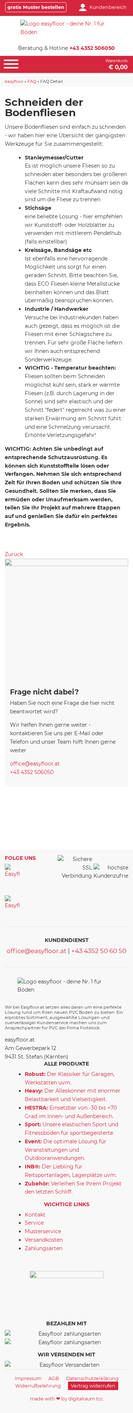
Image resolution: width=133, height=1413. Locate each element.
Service (34, 1222)
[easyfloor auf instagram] (12, 903)
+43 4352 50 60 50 (98, 951)
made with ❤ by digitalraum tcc (66, 1399)
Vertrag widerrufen (93, 1386)
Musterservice (43, 1231)
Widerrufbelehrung (38, 1386)
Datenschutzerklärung (92, 1378)
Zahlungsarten (43, 1248)
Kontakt (35, 1214)
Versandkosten (44, 1240)
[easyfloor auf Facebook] (12, 871)
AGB (53, 1378)
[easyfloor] (66, 28)
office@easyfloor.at (35, 763)
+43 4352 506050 (92, 48)
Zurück (14, 554)
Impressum (28, 1378)
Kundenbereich (108, 7)
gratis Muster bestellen (35, 7)
